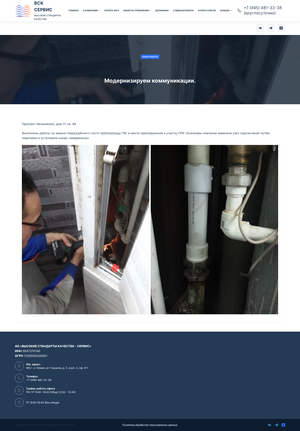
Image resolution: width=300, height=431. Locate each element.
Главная (73, 10)
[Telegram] (271, 28)
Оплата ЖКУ (111, 10)
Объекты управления (136, 10)
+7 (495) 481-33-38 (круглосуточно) (263, 10)
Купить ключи (207, 10)
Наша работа (150, 56)
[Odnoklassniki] (281, 28)
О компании (90, 10)
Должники (162, 10)
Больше (225, 10)
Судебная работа (183, 10)
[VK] (260, 28)
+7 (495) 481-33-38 (38, 380)
